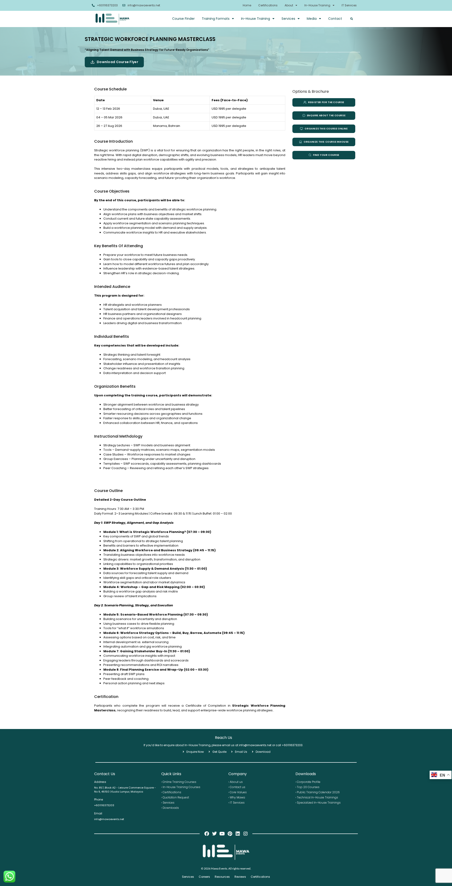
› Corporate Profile (307, 782)
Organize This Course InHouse (326, 142)
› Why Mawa (236, 797)
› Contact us (236, 787)
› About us (235, 782)
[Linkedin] (237, 833)
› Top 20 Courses (307, 787)
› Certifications (171, 792)
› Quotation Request (175, 797)
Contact (335, 18)
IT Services (349, 5)
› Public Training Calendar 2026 (317, 792)
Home (247, 5)
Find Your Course (326, 155)
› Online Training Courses (178, 782)
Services (288, 18)
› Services (167, 803)
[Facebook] (206, 833)
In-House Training (317, 5)
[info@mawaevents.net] (123, 5)
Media (312, 18)
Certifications (268, 5)
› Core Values (237, 792)
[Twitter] (214, 833)
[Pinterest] (230, 833)
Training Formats (216, 18)
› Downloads (170, 808)
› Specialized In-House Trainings (318, 803)
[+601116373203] (93, 5)
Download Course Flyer (117, 62)
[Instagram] (245, 833)
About (289, 5)
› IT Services (236, 803)
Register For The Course (326, 102)
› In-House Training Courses (180, 787)
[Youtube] (222, 833)
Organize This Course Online (326, 128)
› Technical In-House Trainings (316, 797)
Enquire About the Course (326, 115)
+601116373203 (107, 5)
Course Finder (183, 18)
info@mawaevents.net (144, 5)
